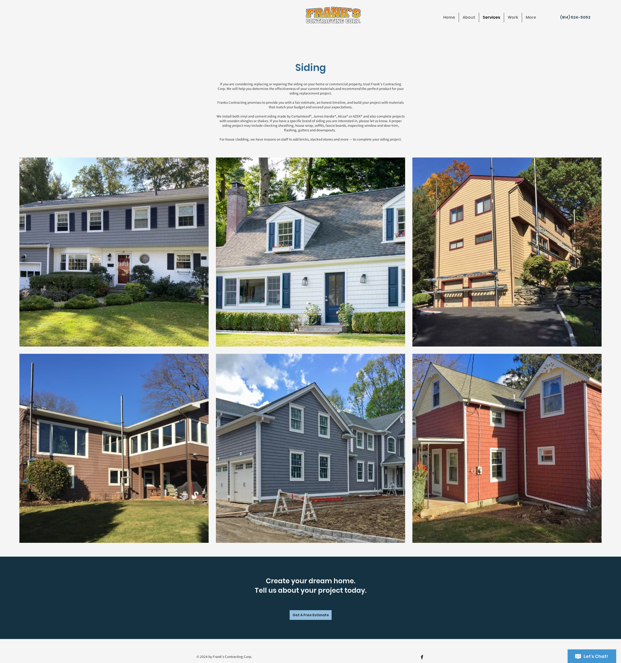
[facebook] (422, 657)
